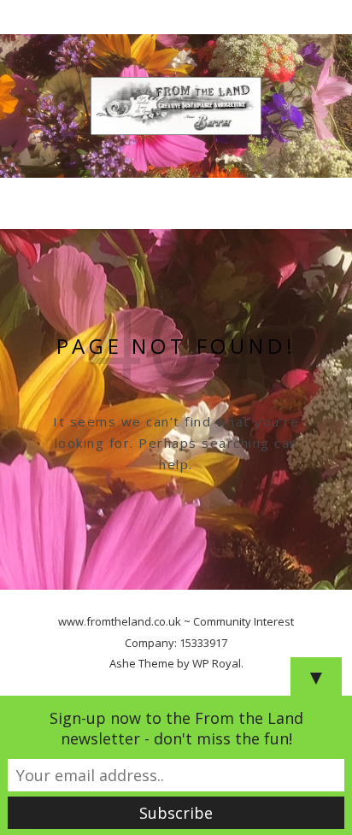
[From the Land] (176, 106)
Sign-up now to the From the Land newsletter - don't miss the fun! (176, 728)
